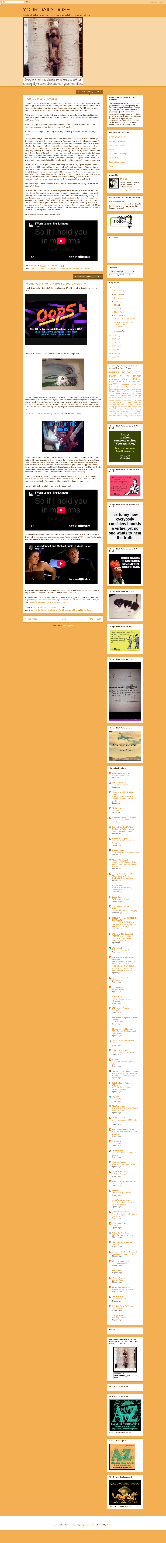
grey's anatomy (135, 404)
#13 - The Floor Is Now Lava (122, 1235)
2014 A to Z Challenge (118, 154)
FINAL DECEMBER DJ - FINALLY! (125, 1165)
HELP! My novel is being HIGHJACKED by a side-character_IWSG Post (121, 938)
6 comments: (53, 266)
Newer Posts (31, 619)
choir (32, 268)
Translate (128, 275)
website (114, 418)
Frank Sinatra (40, 268)
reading (125, 416)
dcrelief (115, 1191)
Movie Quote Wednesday (123, 409)
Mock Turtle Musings (121, 1200)
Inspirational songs (117, 162)
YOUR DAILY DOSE (46, 9)
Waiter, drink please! (121, 1261)
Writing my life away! (121, 1008)
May (116, 305)
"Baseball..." (116, 1244)
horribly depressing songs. (76, 472)
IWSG (111, 149)
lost (121, 413)
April (116, 309)
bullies (118, 400)
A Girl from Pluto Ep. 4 (120, 950)
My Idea (129, 387)
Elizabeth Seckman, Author (124, 818)
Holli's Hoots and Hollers (123, 1041)
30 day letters (114, 158)
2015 (114, 339)
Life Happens (117, 980)
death (123, 411)
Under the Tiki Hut (120, 978)
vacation (124, 393)
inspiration (127, 400)
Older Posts (95, 619)
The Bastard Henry (41, 354)
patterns (124, 396)
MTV (126, 391)
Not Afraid (128, 402)
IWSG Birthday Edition (120, 820)
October (117, 294)
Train (111, 166)
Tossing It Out (118, 850)
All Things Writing (116, 398)
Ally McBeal (132, 407)
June (116, 301)
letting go (113, 407)
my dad (137, 400)
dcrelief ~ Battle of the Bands (125, 1252)
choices (117, 411)
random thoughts (115, 416)
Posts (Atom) (68, 626)
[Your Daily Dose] (125, 1371)
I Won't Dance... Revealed (41, 98)
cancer (138, 387)
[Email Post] (62, 266)
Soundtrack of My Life (118, 145)
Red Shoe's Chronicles (122, 1242)
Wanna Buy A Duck (120, 1278)
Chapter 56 (116, 1010)
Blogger (109, 1525)
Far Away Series (119, 1162)
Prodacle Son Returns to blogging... (125, 911)
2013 (114, 346)
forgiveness (136, 389)
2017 (114, 288)
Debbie (114, 1043)
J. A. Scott (116, 1141)
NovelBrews (117, 1271)
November (118, 291)
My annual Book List (119, 989)
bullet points (135, 393)
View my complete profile (130, 190)
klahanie (115, 1060)
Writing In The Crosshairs (123, 934)
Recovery (137, 409)
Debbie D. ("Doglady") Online (125, 1071)
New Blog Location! (119, 1318)
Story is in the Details (120, 785)
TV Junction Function (121, 1287)
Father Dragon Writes (121, 1212)
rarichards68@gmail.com (119, 204)
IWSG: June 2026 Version (121, 899)
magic (126, 413)
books (111, 400)
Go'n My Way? (117, 1280)
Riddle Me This (117, 1022)
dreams (120, 391)
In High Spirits (118, 1315)
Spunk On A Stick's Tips (122, 827)
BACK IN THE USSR (120, 1172)
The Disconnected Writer (123, 1129)
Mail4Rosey (117, 885)
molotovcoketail (90, 1525)
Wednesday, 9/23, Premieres (123, 1289)
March (117, 312)
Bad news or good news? (121, 1193)
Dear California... (118, 1308)
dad (118, 404)
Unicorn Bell (117, 1151)
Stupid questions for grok (121, 775)
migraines (114, 379)
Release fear (116, 1226)
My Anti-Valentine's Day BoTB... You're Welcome (55, 283)
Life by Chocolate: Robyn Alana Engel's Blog (123, 875)
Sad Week (116, 810)
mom (131, 413)
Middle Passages (119, 839)
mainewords (117, 987)
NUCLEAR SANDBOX (120, 1174)
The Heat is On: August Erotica (123, 878)
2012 (114, 350)
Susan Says (117, 897)
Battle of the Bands (38, 610)
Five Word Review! (119, 1299)
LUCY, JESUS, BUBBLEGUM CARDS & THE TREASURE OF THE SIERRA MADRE (124, 924)
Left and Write (118, 1297)
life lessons (122, 407)
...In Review (116, 1143)
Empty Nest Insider (120, 1050)
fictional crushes (131, 411)
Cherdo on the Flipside (122, 1029)
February (118, 316)
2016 (114, 335)
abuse (130, 396)
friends (134, 384)
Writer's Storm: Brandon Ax (124, 1181)
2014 (114, 343)
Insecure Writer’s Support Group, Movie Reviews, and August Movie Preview (125, 864)
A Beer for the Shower (121, 1233)
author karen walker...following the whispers (121, 999)
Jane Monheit (63, 268)
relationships (114, 402)
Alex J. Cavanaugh (120, 860)
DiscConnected (119, 1106)
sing (121, 402)
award (111, 411)
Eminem (112, 391)
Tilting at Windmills (120, 773)
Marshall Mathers (131, 379)
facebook (124, 404)
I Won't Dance (52, 268)
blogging (132, 391)
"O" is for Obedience (119, 1263)
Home (63, 619)
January (117, 331)
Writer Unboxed (119, 783)
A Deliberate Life (119, 1223)
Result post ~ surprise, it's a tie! (124, 1254)
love (118, 393)
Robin (125, 179)
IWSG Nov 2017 (118, 1183)
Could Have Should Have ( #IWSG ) (125, 853)
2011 (114, 353)
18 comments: (54, 607)
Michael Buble (74, 268)
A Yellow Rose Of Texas (122, 1306)
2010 (114, 357)
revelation (132, 416)
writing (112, 393)
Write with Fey (118, 948)
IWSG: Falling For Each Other (123, 1052)
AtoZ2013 (113, 384)
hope (117, 413)
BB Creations (118, 808)
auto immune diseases (132, 398)
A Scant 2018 (117, 1099)
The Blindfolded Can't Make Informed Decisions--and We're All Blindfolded (124, 798)
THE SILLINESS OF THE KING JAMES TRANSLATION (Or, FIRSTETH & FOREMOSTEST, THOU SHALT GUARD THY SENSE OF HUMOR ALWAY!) (124, 966)
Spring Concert (86, 268)
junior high (137, 396)
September (119, 298)
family (138, 391)
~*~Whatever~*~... (119, 1118)
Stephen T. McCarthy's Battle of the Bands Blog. (47, 602)
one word (137, 413)
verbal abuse (114, 396)
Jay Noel (116, 1097)
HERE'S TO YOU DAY (118, 137)
